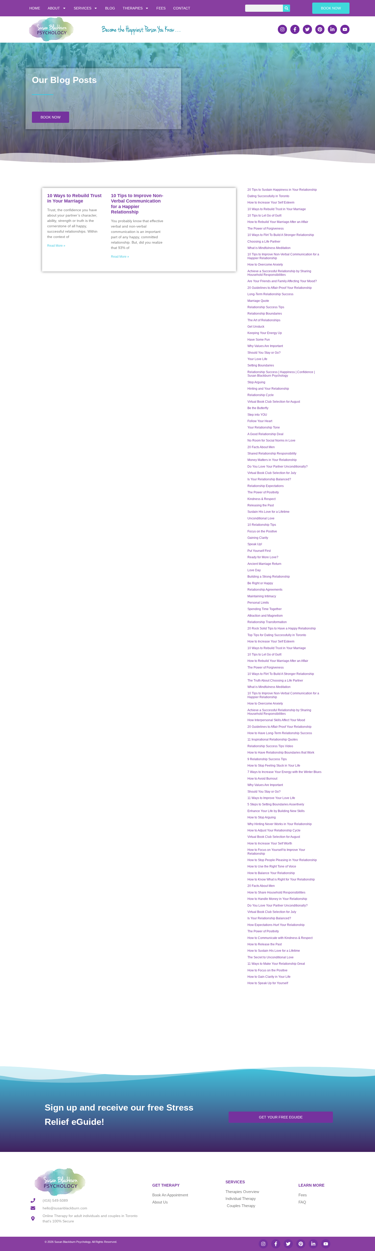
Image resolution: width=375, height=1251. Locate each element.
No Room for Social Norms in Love (271, 440)
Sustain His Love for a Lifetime (268, 512)
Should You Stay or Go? (264, 352)
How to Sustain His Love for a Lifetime (273, 950)
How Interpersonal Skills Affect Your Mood (276, 720)
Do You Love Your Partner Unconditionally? (277, 466)
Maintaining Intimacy (261, 596)
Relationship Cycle (260, 395)
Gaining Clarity (257, 538)
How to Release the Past (264, 944)
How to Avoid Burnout (262, 778)
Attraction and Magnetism (265, 615)
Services (82, 8)
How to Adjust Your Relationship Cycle (274, 830)
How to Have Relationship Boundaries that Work (280, 752)
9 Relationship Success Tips (267, 759)
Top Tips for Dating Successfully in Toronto (276, 635)
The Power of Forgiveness (265, 228)
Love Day (254, 570)
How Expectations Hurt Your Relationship (276, 925)
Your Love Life (257, 359)
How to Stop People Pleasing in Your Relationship (282, 860)
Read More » (56, 245)
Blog (110, 8)
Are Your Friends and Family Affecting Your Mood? (282, 281)
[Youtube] (344, 29)
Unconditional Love (260, 518)
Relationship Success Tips (265, 307)
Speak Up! (254, 544)
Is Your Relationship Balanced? (269, 479)
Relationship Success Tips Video (270, 746)
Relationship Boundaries (264, 313)
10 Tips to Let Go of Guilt (264, 215)
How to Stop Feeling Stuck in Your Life (273, 765)
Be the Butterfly (257, 408)
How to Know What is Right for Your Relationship (281, 879)
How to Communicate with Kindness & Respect (279, 938)
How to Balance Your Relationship (271, 873)
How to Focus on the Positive (267, 970)
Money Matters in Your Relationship (272, 460)
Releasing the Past (260, 505)
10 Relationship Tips (261, 525)
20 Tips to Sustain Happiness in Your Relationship (282, 190)
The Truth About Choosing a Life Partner (275, 680)
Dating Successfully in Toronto (268, 196)
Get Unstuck (255, 326)
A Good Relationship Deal (265, 434)
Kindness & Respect (261, 499)
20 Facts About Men (261, 447)
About (54, 8)
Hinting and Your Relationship (268, 388)
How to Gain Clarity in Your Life (269, 977)
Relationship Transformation (267, 622)
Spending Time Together (264, 609)
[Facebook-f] (294, 29)
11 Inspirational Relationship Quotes (272, 739)
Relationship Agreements (264, 589)
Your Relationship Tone (263, 427)
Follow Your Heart (259, 421)
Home (34, 8)
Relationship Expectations (265, 486)
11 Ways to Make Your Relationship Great (276, 964)
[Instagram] (282, 29)
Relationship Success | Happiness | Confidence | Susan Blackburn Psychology (281, 373)
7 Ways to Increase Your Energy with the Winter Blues (284, 772)
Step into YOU (257, 414)
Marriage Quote (258, 301)
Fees (161, 8)
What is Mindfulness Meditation (269, 248)
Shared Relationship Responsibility (271, 453)
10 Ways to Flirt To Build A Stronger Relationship (280, 235)
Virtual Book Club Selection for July (271, 473)
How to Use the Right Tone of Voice (271, 866)
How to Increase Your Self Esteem (270, 202)
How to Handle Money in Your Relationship (277, 899)
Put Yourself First (259, 551)
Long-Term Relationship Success (270, 294)
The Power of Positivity (263, 492)
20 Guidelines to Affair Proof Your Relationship (279, 727)
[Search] (286, 8)
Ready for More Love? (262, 557)
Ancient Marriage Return (264, 564)
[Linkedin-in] (332, 29)
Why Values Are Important (265, 346)
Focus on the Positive (262, 531)
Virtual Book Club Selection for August (273, 401)
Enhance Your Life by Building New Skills (276, 811)
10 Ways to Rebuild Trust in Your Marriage (74, 198)
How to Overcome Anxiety (265, 264)
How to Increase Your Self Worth (269, 843)
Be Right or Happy (260, 583)
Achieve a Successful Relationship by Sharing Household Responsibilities (279, 273)
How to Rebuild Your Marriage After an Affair (277, 222)
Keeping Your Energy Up (264, 333)
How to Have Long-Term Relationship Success (279, 733)
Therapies (133, 8)
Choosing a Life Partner (263, 241)
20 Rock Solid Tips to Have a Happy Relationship (281, 628)
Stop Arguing (256, 382)
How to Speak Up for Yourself (267, 983)
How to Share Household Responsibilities (276, 892)
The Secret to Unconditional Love (270, 957)
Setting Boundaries (260, 365)
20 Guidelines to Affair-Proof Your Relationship (279, 288)
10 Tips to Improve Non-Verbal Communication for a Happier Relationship (137, 204)
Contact (181, 8)
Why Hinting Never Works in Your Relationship (279, 824)
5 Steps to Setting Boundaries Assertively (275, 804)
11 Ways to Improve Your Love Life (271, 798)
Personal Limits (258, 602)
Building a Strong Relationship (268, 576)
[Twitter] (307, 29)
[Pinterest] (319, 29)
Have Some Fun (258, 339)
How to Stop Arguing (261, 817)
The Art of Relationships (263, 320)
